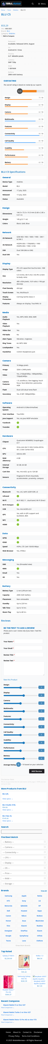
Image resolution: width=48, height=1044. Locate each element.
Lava (24, 941)
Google (8, 936)
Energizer (8, 931)
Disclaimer (38, 1032)
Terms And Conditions (30, 1036)
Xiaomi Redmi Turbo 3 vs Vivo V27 (17, 1012)
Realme (40, 926)
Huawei (24, 911)
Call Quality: (8, 732)
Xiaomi (24, 926)
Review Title (9, 655)
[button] (32, 4)
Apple (24, 896)
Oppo (39, 911)
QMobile (24, 906)
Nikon (24, 916)
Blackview (40, 921)
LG (40, 901)
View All (44, 891)
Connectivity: (9, 724)
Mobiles (12, 33)
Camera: (7, 700)
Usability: (7, 740)
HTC (8, 901)
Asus (24, 921)
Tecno (8, 941)
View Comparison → (7, 1008)
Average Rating (10, 765)
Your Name (9, 641)
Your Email (9, 648)
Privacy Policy (14, 1036)
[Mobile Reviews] (11, 4)
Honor (8, 921)
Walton (40, 916)
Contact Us (27, 1032)
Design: (6, 685)
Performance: (9, 748)
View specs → (7, 799)
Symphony (24, 936)
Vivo (8, 926)
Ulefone (39, 941)
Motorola (8, 906)
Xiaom (39, 931)
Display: (7, 692)
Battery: (7, 756)
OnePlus (24, 931)
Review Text (9, 660)
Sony (24, 901)
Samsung (8, 896)
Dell (8, 911)
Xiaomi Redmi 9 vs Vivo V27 (14, 1005)
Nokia (39, 896)
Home (8, 1032)
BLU (24, 788)
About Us (17, 1032)
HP (39, 906)
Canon (8, 916)
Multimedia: (8, 708)
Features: (7, 716)
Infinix (39, 936)
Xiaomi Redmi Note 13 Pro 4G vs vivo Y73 (19, 1019)
